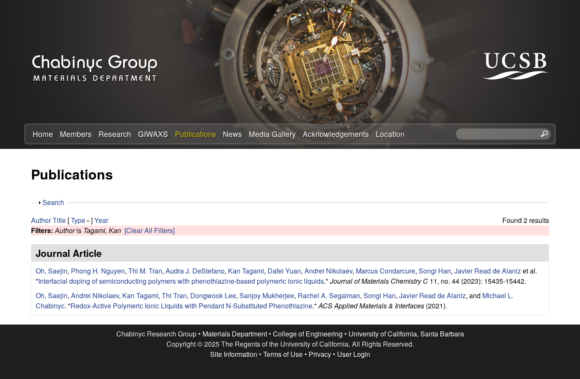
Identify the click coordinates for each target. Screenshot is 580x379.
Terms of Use (283, 354)
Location (390, 133)
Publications (195, 133)
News (232, 133)
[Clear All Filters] (149, 230)
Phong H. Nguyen (98, 271)
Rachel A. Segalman (329, 295)
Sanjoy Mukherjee (266, 295)
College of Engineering (308, 334)
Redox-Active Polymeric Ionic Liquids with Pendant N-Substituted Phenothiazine (191, 306)
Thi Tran (174, 295)
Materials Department (235, 334)
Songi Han (435, 271)
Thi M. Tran (145, 271)
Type (78, 220)
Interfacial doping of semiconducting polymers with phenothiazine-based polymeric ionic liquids (181, 281)
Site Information (233, 354)
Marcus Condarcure (385, 271)
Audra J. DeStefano (195, 271)
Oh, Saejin (52, 271)
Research (115, 133)
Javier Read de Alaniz (487, 271)
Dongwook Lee (213, 295)
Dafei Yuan (284, 271)
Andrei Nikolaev (328, 271)
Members (76, 133)
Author (41, 220)
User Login (353, 354)
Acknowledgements (336, 133)
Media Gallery (272, 133)
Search (53, 202)
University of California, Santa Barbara (406, 334)
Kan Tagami (246, 271)
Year (101, 220)
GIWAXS (153, 133)
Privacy (320, 354)
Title (59, 220)
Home (43, 133)
